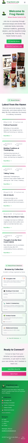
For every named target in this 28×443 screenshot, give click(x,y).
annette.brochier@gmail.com (9, 430)
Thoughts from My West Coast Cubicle (12, 241)
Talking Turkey (9, 173)
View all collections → (6, 412)
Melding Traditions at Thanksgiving (11, 149)
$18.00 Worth (9, 195)
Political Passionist (10, 125)
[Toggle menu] (24, 2)
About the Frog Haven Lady (14, 46)
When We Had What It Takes (14, 217)
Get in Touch (14, 374)
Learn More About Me (14, 369)
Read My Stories (15, 41)
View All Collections (14, 338)
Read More (7, 135)
